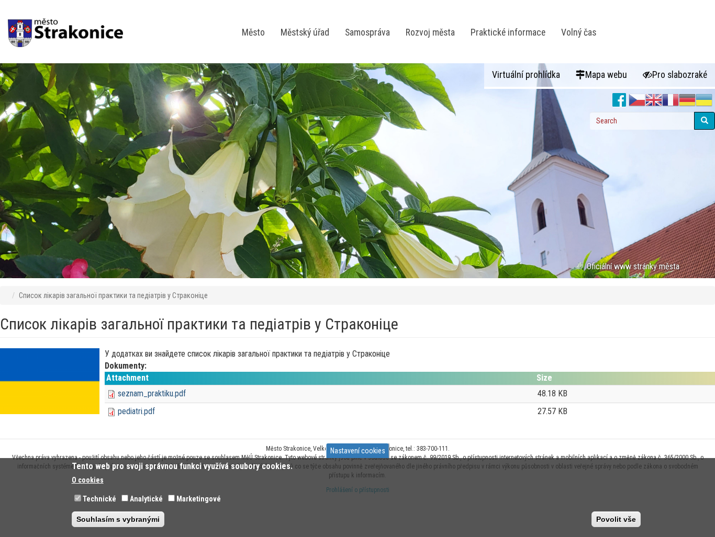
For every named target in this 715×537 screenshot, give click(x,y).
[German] (687, 100)
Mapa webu (606, 75)
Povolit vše (616, 519)
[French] (670, 100)
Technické (99, 499)
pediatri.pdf (136, 411)
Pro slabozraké (679, 75)
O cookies (88, 480)
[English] (653, 100)
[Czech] (637, 100)
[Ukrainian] (704, 100)
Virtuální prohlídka (526, 75)
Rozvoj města (430, 32)
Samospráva (367, 32)
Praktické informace (508, 32)
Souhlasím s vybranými (118, 519)
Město (253, 32)
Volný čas (578, 32)
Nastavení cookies (357, 451)
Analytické (146, 499)
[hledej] (704, 121)
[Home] (69, 25)
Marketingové (198, 499)
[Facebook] (619, 100)
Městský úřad (305, 32)
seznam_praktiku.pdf (152, 393)
